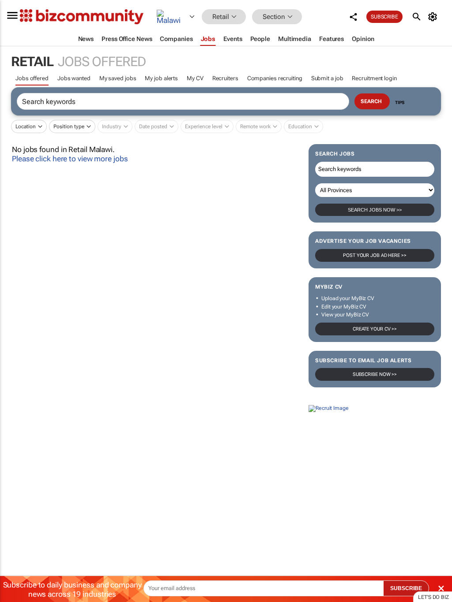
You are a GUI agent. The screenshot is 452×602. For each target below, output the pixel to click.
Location (25, 126)
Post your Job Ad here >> (375, 255)
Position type (68, 126)
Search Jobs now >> (375, 209)
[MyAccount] (434, 16)
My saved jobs (117, 78)
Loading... (17, 488)
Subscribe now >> (375, 374)
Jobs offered (32, 78)
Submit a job (327, 78)
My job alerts (161, 78)
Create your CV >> (375, 329)
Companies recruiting (274, 78)
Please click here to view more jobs (70, 158)
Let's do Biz (433, 597)
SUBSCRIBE (406, 588)
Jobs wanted (73, 78)
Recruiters (225, 78)
